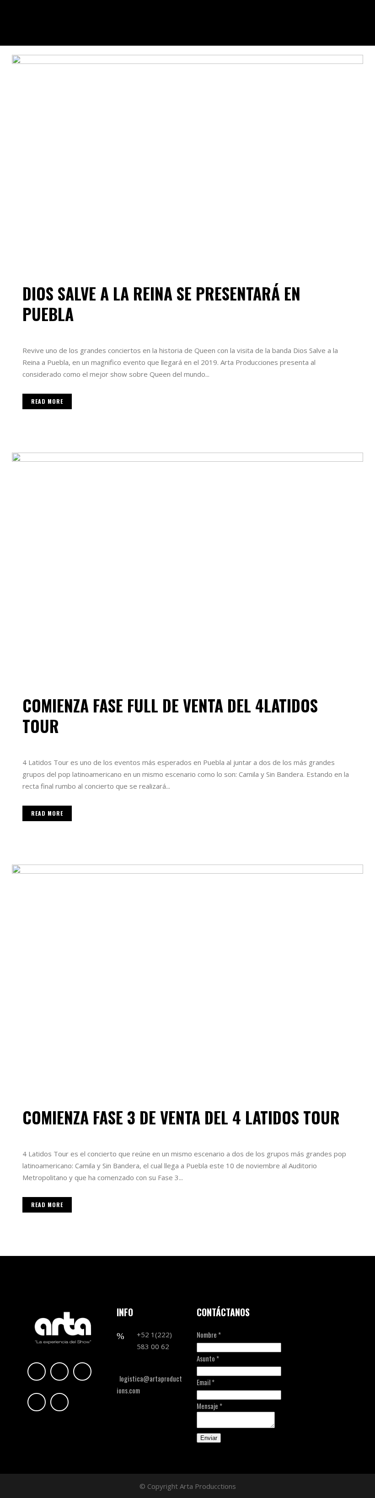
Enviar (208, 1438)
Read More (47, 401)
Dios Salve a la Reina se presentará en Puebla (161, 303)
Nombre (209, 1334)
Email (205, 1382)
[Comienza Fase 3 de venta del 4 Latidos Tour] (187, 981)
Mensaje (209, 1406)
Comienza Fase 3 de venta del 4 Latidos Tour (181, 1117)
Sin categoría (86, 330)
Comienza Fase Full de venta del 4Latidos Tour (170, 715)
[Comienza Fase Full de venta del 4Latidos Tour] (187, 569)
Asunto (208, 1358)
